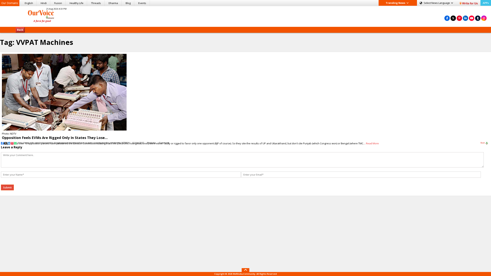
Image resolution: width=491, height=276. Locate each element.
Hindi (44, 3)
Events (142, 3)
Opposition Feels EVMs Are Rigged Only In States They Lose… (55, 137)
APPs (486, 3)
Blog (128, 3)
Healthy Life (76, 3)
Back (20, 29)
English (29, 3)
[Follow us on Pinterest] (459, 18)
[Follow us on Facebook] (447, 18)
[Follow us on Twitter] (453, 18)
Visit (482, 142)
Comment (164, 142)
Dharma (113, 3)
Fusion (58, 3)
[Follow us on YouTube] (471, 18)
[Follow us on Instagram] (484, 18)
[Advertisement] (245, 16)
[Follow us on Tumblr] (477, 18)
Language (437, 3)
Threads (96, 3)
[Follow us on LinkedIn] (465, 18)
